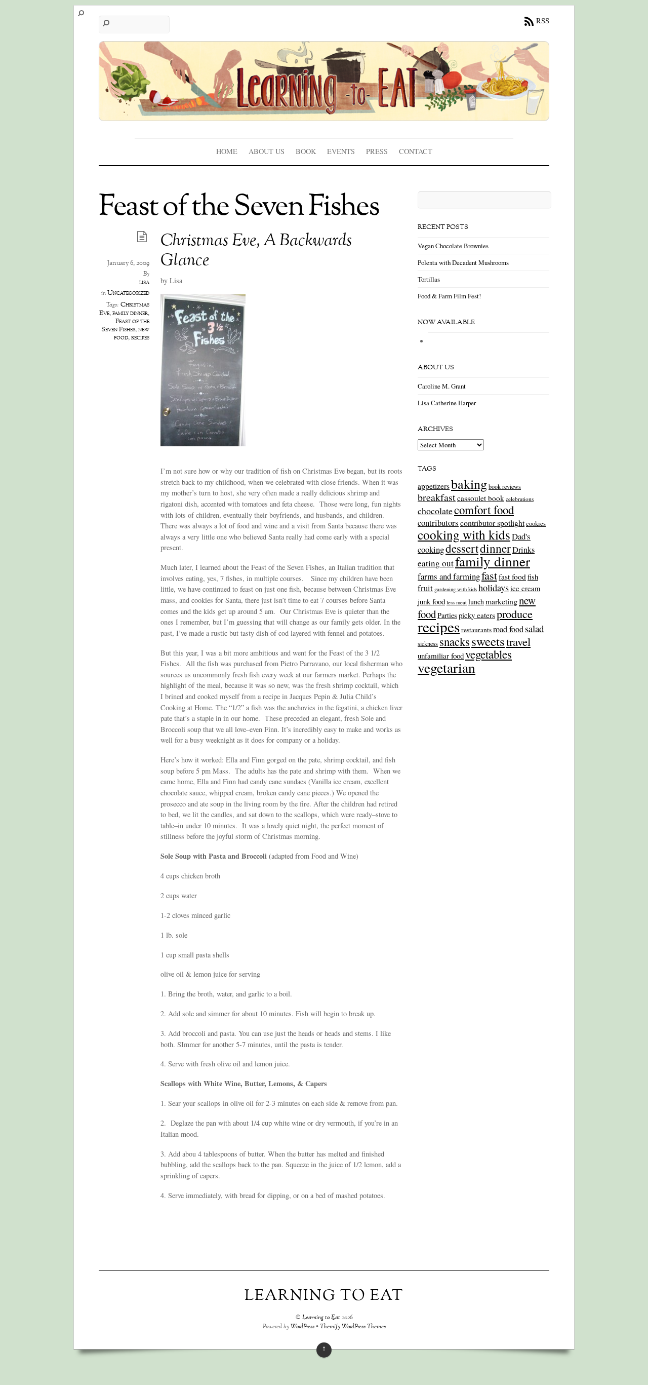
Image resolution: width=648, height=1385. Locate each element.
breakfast (437, 497)
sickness (428, 643)
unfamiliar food (441, 655)
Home (226, 151)
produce (515, 613)
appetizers (434, 486)
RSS (542, 20)
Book (306, 151)
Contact (415, 151)
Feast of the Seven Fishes (125, 325)
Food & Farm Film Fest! (449, 295)
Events (341, 151)
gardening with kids (455, 589)
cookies (536, 523)
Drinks (523, 549)
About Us (267, 151)
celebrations (520, 499)
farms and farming (449, 576)
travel (518, 641)
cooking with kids (464, 534)
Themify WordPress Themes (353, 1327)
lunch (476, 601)
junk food (431, 601)
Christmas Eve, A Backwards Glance (256, 251)
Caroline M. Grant (442, 386)
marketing (501, 601)
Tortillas (429, 279)
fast (489, 575)
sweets (488, 641)
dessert (462, 548)
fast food (512, 576)
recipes (140, 337)
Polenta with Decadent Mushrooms (463, 262)
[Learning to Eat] (324, 114)
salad (534, 628)
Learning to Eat (321, 1318)
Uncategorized (128, 293)
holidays (493, 588)
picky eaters (477, 615)
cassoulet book (480, 498)
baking (469, 483)
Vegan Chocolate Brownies (453, 245)
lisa (144, 282)
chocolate (435, 511)
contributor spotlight (492, 522)
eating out (436, 563)
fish (533, 577)
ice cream (525, 588)
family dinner (130, 313)
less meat (457, 602)
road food (508, 629)
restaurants (476, 629)
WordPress (302, 1327)
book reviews (505, 486)
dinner (495, 548)
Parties (447, 615)
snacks (454, 641)
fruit (425, 588)
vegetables (488, 654)
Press (377, 151)
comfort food (484, 509)
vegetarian (446, 667)
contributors (438, 522)
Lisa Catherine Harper (447, 402)
